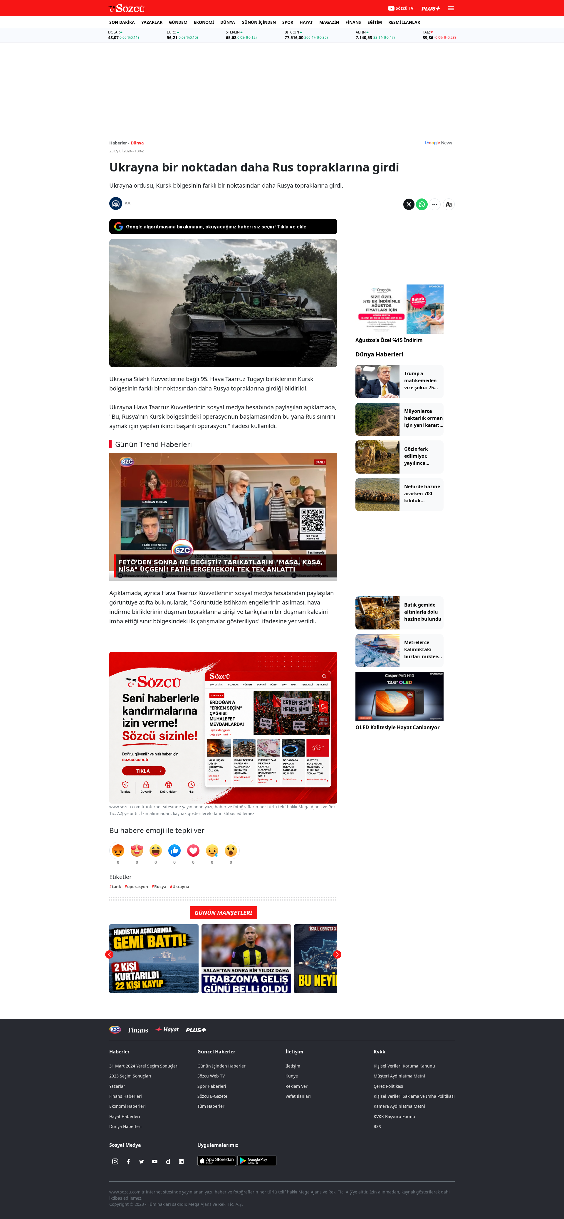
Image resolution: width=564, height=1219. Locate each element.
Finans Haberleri (125, 1096)
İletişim (293, 1066)
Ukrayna (180, 886)
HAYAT (306, 22)
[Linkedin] (181, 1161)
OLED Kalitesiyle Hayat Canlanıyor (397, 727)
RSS (377, 1126)
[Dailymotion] (168, 1161)
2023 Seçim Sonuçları (130, 1076)
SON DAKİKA (122, 22)
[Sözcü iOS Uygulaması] (216, 1160)
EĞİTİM (374, 22)
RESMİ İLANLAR (404, 22)
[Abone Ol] (438, 142)
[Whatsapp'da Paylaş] (422, 204)
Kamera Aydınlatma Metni (399, 1106)
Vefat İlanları (298, 1096)
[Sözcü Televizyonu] (115, 1030)
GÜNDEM (178, 22)
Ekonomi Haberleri (127, 1106)
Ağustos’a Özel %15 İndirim (389, 340)
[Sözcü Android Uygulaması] (256, 1160)
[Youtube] (155, 1161)
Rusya (160, 886)
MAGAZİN (329, 22)
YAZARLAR (151, 22)
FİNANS (353, 22)
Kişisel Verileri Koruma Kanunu (404, 1066)
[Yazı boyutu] (449, 204)
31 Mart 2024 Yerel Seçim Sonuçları (144, 1066)
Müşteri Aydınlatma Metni (399, 1076)
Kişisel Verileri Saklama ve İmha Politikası (414, 1096)
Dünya (137, 143)
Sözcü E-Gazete (212, 1096)
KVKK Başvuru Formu (394, 1116)
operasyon (137, 886)
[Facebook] (128, 1161)
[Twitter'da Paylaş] (409, 204)
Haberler (119, 1051)
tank (116, 886)
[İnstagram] (115, 1161)
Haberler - (119, 143)
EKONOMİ (204, 22)
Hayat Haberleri (124, 1116)
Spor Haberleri (211, 1086)
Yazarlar (117, 1086)
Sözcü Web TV (211, 1076)
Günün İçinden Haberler (221, 1066)
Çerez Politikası (388, 1086)
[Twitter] (141, 1161)
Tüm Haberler (210, 1106)
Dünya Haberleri (379, 354)
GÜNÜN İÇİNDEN (258, 22)
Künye (292, 1076)
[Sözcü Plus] (196, 1029)
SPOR (287, 22)
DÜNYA (227, 22)
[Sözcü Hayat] (167, 1029)
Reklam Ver (297, 1086)
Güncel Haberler (216, 1051)
